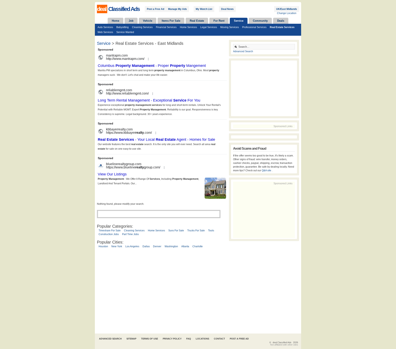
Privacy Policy (172, 338)
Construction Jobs (109, 234)
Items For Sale (171, 20)
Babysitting (122, 27)
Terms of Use (149, 338)
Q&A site (267, 170)
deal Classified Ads (282, 342)
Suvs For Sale (176, 230)
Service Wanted (125, 32)
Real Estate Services (282, 27)
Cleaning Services (142, 27)
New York (116, 246)
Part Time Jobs (130, 234)
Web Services (105, 32)
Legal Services (208, 27)
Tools (211, 230)
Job (131, 20)
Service (238, 20)
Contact (219, 338)
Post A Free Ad (239, 338)
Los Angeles (132, 246)
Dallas (146, 246)
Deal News (227, 9)
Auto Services (105, 27)
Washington (171, 246)
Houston (103, 246)
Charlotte (197, 246)
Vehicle (147, 20)
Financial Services (166, 27)
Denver (157, 246)
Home (115, 20)
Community (260, 20)
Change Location (286, 13)
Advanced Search (243, 51)
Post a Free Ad (155, 9)
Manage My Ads (177, 9)
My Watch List (204, 9)
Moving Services (229, 27)
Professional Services (254, 27)
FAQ (188, 338)
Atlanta (185, 246)
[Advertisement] (162, 291)
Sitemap (131, 338)
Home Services (188, 27)
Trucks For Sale (196, 230)
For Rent (218, 20)
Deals (280, 20)
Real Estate (197, 20)
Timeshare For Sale (110, 230)
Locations (202, 338)
